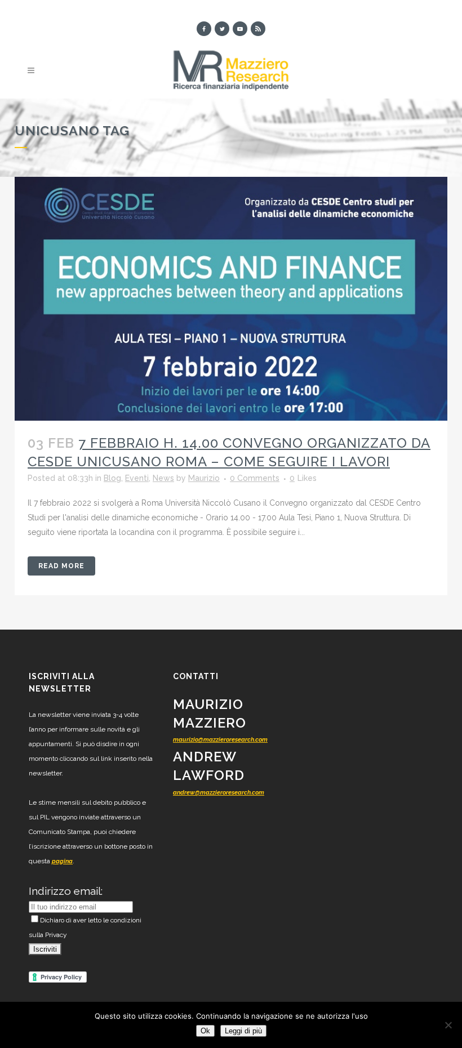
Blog (112, 478)
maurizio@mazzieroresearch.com (220, 739)
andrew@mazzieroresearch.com (218, 792)
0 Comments (254, 478)
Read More (61, 566)
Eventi (137, 478)
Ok (205, 1031)
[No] (448, 1025)
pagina (62, 861)
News (163, 478)
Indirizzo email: (66, 891)
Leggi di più (243, 1031)
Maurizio (204, 478)
